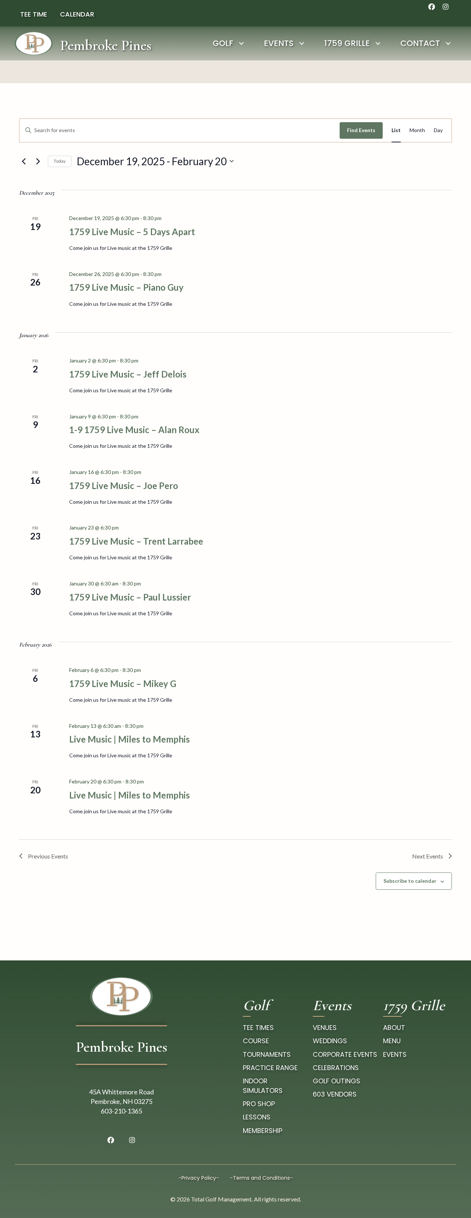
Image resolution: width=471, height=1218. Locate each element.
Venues (325, 1027)
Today (59, 161)
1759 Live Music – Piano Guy (126, 287)
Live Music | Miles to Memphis (129, 739)
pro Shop (259, 1103)
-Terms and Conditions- (261, 1178)
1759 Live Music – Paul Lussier (130, 597)
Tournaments (267, 1054)
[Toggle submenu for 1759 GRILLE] (377, 43)
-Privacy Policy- (198, 1178)
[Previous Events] (23, 161)
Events (395, 1054)
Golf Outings (336, 1081)
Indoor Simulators (263, 1085)
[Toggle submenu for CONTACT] (448, 43)
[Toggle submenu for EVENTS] (301, 43)
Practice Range (270, 1067)
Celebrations (336, 1067)
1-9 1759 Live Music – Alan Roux (134, 429)
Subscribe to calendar (409, 881)
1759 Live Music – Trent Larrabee (136, 541)
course (256, 1040)
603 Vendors (335, 1094)
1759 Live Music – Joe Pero (123, 485)
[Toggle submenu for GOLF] (241, 43)
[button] (431, 6)
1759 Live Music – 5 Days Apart (132, 231)
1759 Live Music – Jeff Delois (128, 374)
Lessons (256, 1117)
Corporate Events (345, 1054)
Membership (262, 1130)
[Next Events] (37, 161)
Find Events (361, 130)
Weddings (330, 1040)
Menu (392, 1040)
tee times (258, 1027)
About (394, 1027)
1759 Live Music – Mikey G (122, 683)
